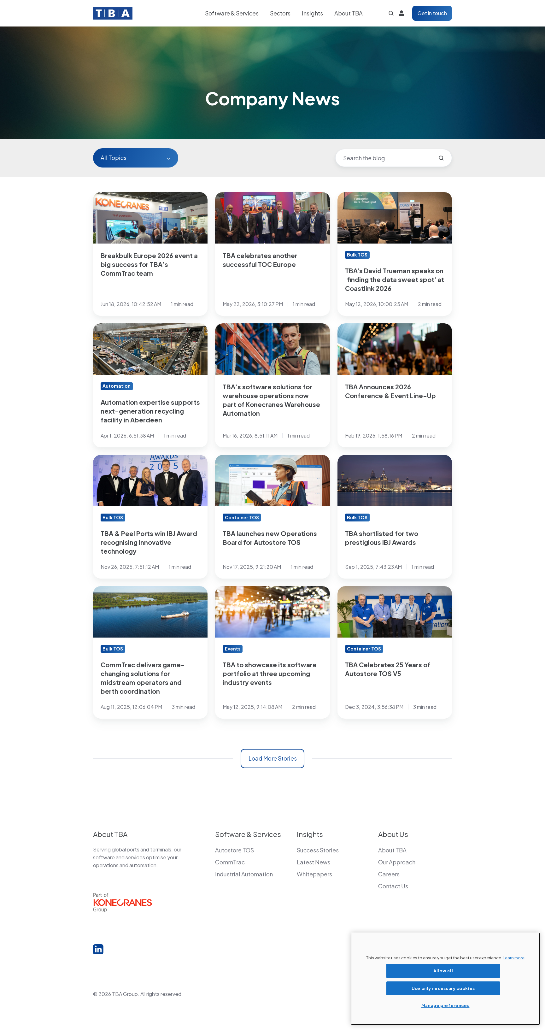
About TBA (348, 13)
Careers (389, 874)
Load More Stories (273, 758)
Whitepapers (314, 874)
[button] (391, 13)
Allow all (443, 970)
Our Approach (396, 862)
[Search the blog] (441, 158)
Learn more (513, 957)
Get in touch (432, 13)
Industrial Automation (244, 874)
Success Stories (318, 850)
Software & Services (232, 13)
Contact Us (393, 886)
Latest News (313, 862)
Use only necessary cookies (443, 988)
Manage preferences (445, 1005)
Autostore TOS (234, 850)
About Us (393, 834)
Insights (312, 13)
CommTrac (230, 862)
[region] (445, 979)
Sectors (280, 13)
